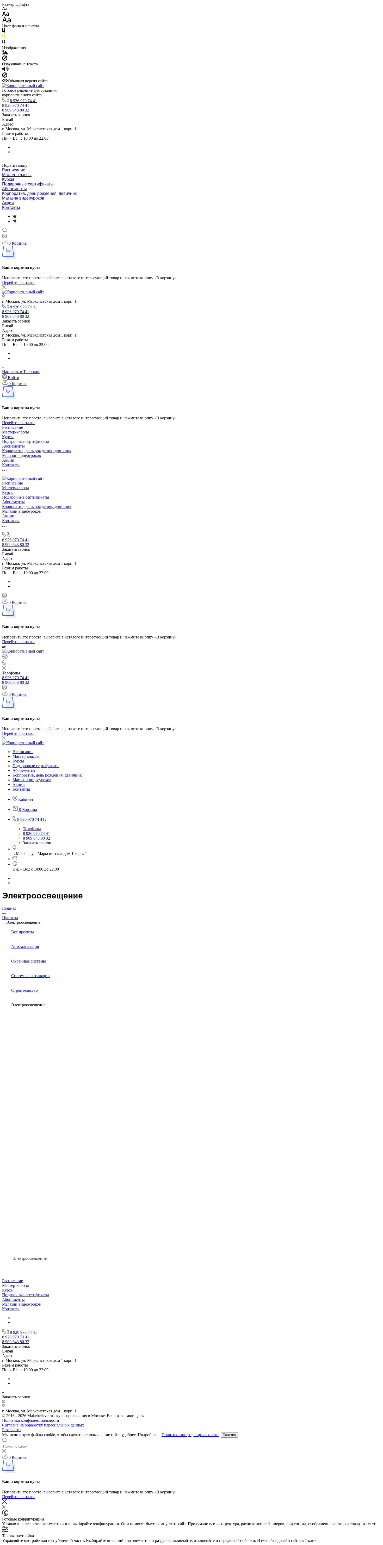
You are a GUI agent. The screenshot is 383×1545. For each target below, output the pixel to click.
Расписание (13, 170)
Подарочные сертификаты (28, 184)
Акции (8, 203)
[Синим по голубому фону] (3, 43)
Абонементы (14, 189)
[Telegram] (14, 221)
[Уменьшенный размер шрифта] (4, 9)
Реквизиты (11, 1430)
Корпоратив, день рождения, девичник (39, 193)
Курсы (8, 179)
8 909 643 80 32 (15, 110)
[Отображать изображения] (5, 53)
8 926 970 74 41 (23, 100)
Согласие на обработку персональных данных (43, 1425)
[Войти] (4, 237)
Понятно (229, 1435)
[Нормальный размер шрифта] (5, 14)
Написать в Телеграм (21, 371)
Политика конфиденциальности (30, 1420)
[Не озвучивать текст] (4, 76)
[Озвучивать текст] (5, 70)
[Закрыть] (4, 1502)
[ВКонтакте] (14, 216)
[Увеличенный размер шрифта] (6, 21)
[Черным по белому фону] (3, 31)
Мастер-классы (17, 174)
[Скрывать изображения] (4, 59)
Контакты (11, 207)
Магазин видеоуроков (23, 198)
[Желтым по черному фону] (3, 37)
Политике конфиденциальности (190, 1434)
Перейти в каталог (18, 282)
